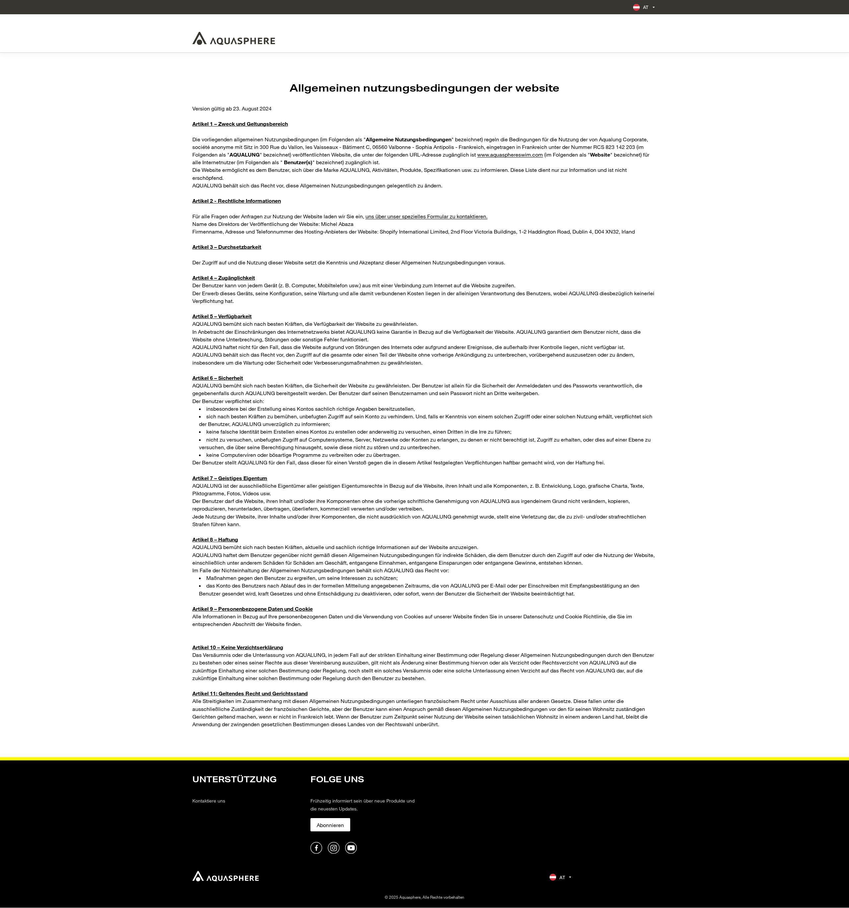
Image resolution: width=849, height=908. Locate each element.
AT (646, 7)
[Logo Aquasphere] (233, 38)
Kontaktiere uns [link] (208, 800)
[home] (225, 877)
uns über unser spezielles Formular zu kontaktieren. (426, 216)
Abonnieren (330, 825)
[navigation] (247, 815)
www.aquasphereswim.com (510, 154)
